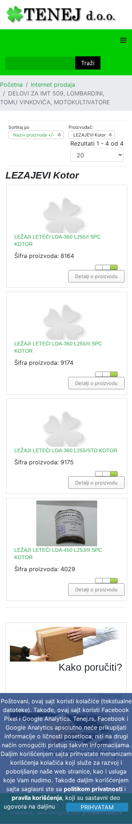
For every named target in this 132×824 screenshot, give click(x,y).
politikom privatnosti (93, 789)
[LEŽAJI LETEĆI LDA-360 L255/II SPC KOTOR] (66, 337)
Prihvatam (97, 807)
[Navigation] (123, 40)
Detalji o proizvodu (96, 276)
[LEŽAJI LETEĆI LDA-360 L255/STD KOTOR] (66, 444)
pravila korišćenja (37, 797)
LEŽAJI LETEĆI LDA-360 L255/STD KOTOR (65, 450)
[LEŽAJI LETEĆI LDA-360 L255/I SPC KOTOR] (66, 230)
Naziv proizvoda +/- (34, 135)
